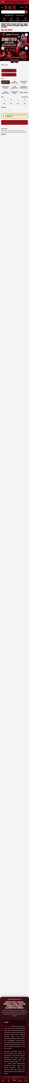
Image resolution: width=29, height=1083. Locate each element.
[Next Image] (26, 48)
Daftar (14, 1080)
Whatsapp (20, 1081)
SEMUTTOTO (14, 122)
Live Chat (26, 1081)
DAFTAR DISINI (9, 70)
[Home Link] (10, 7)
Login (9, 1081)
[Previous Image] (2, 48)
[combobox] (13, 11)
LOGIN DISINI (8, 74)
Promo (3, 1081)
